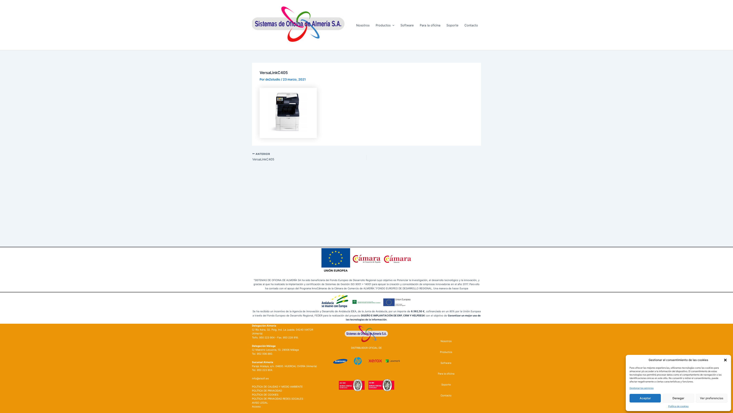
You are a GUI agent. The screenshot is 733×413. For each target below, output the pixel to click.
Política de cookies (678, 406)
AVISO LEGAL (260, 402)
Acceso (256, 406)
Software (407, 25)
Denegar (678, 398)
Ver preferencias (711, 398)
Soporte (452, 25)
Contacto (471, 25)
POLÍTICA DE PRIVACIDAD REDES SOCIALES (277, 398)
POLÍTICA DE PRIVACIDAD (267, 390)
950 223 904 (266, 337)
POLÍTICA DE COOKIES (265, 394)
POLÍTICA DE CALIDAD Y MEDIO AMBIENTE (277, 386)
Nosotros (363, 25)
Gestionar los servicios (642, 388)
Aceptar (645, 398)
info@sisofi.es (260, 378)
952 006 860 (264, 353)
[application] (392, 25)
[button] (725, 360)
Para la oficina (430, 25)
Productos (383, 25)
